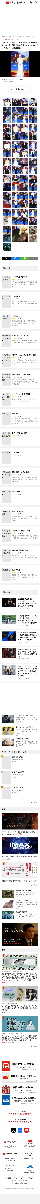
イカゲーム (16, 452)
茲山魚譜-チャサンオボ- (20, 472)
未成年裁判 (16, 296)
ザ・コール (16, 491)
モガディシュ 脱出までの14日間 (24, 355)
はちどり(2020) (17, 511)
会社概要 (8, 1178)
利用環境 (14, 1180)
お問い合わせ (23, 1180)
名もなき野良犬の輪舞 (20, 550)
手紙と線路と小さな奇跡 (21, 374)
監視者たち (16, 570)
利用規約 (30, 1178)
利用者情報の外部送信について (20, 1183)
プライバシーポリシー (19, 1178)
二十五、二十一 (17, 316)
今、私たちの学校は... (20, 277)
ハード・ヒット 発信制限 (21, 394)
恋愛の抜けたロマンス (20, 335)
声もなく (15, 413)
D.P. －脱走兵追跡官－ (20, 433)
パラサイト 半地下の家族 (21, 531)
